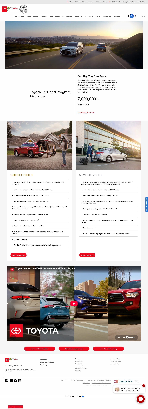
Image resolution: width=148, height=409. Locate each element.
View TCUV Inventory (39, 348)
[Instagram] (15, 380)
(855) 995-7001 (80, 2)
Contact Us (72, 380)
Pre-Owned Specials (81, 368)
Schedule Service (115, 361)
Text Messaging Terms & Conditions (95, 380)
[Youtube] (19, 380)
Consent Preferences (15, 407)
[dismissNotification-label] (143, 385)
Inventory (78, 359)
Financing (43, 365)
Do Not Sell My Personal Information (101, 383)
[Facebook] (6, 380)
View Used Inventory (108, 348)
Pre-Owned (78, 364)
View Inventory (18, 255)
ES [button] (144, 16)
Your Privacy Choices (73, 396)
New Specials (79, 366)
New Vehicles (79, 361)
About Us (43, 359)
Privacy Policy (80, 380)
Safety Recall (114, 364)
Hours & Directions (47, 362)
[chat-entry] (140, 399)
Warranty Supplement (74, 348)
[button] (132, 16)
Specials (77, 370)
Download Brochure (86, 112)
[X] (11, 380)
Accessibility (64, 380)
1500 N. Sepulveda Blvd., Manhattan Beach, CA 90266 (128, 2)
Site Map (108, 380)
